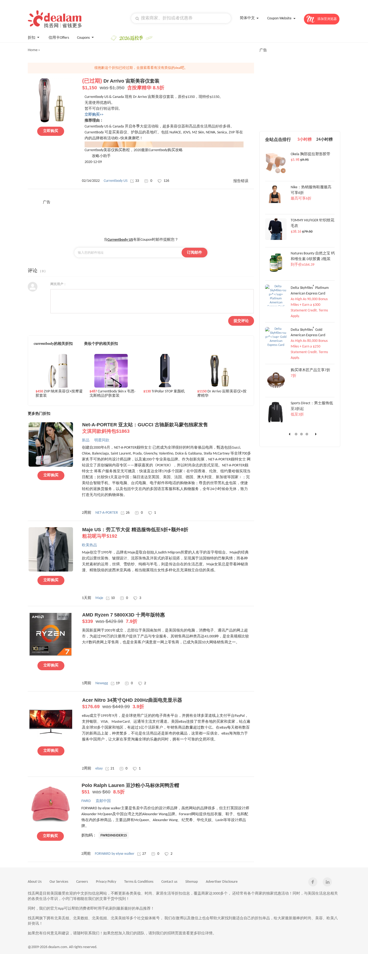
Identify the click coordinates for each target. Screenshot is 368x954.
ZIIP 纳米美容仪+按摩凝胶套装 (59, 393)
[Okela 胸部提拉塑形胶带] (276, 173)
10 (113, 598)
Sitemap (191, 882)
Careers (82, 882)
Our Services (59, 882)
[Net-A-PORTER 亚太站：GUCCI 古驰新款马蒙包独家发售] (51, 465)
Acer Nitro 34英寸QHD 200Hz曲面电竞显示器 (132, 703)
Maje (99, 598)
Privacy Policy (106, 882)
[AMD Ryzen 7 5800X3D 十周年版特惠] (51, 656)
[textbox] (181, 18)
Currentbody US (115, 181)
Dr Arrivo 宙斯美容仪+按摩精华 (222, 393)
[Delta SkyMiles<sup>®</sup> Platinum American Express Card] (276, 306)
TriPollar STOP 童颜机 (164, 391)
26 (128, 513)
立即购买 (50, 131)
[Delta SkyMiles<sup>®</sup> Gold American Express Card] (276, 345)
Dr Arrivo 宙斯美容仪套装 (123, 84)
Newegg (101, 683)
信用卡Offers (58, 38)
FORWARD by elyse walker (114, 854)
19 (118, 683)
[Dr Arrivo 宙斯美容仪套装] (51, 121)
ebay (99, 769)
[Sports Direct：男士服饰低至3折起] (276, 422)
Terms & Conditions (138, 882)
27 (144, 854)
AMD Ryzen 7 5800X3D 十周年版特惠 (123, 618)
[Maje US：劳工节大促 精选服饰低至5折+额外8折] (51, 570)
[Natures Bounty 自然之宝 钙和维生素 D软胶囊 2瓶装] (276, 272)
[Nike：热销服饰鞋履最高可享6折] (276, 206)
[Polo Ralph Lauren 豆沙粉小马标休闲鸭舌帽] (50, 826)
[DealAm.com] (55, 19)
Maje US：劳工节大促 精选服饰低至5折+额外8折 (135, 533)
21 (112, 769)
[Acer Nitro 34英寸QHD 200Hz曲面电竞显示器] (51, 741)
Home (32, 50)
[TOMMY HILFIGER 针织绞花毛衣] (276, 239)
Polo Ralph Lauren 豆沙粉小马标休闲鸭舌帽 (130, 789)
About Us (34, 882)
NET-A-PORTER (106, 513)
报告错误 (240, 181)
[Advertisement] (141, 217)
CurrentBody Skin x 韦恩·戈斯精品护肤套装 (112, 393)
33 (137, 181)
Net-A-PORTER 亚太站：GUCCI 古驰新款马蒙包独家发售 (145, 428)
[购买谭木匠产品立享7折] (276, 389)
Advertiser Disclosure (222, 882)
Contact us (169, 882)
